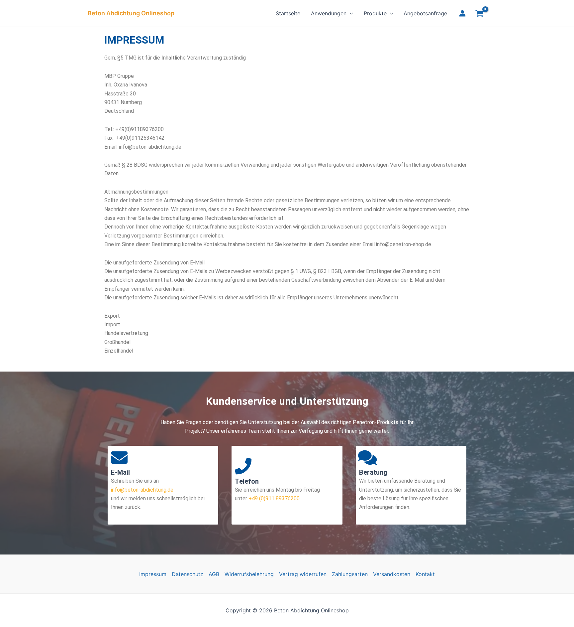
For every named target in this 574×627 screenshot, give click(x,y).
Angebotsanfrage (425, 13)
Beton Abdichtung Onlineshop (131, 13)
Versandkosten (391, 574)
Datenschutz (187, 574)
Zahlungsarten (350, 574)
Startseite (288, 13)
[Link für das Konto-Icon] (462, 13)
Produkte (375, 13)
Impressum (152, 574)
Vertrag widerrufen (303, 574)
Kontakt (425, 574)
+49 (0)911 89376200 (273, 498)
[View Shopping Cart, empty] (479, 14)
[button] (349, 13)
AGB (214, 574)
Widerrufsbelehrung (249, 574)
